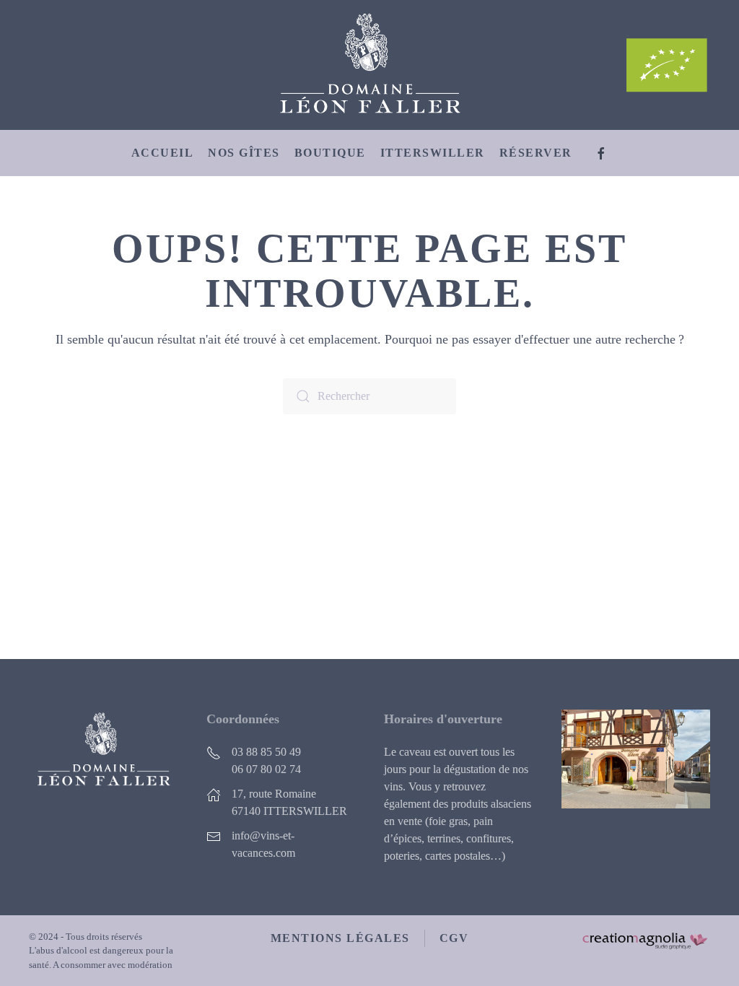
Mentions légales (340, 938)
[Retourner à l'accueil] (369, 65)
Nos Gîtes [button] (244, 153)
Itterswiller (432, 153)
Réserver (535, 153)
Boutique (330, 153)
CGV (454, 938)
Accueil (162, 153)
